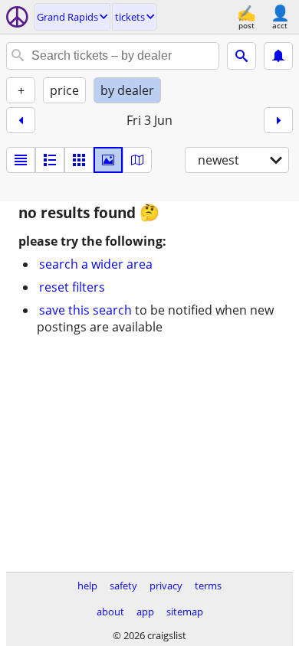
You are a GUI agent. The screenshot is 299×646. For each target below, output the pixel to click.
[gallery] (108, 160)
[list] (20, 160)
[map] (137, 160)
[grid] (79, 160)
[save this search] (278, 56)
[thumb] (49, 160)
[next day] (278, 120)
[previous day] (20, 120)
